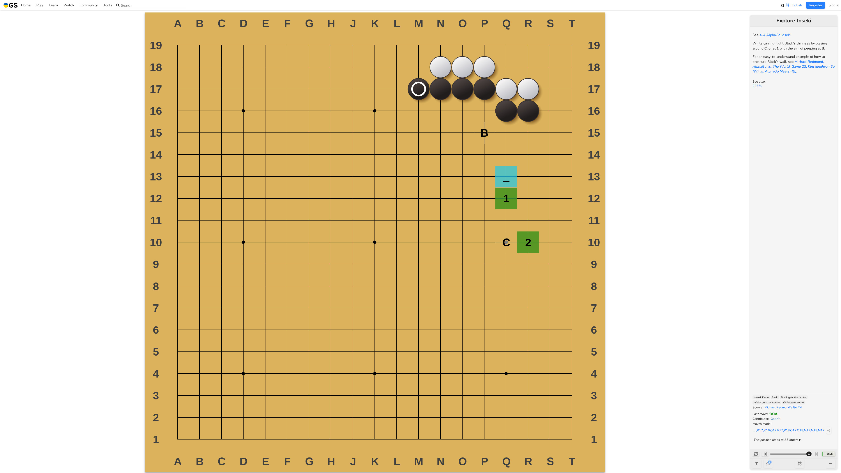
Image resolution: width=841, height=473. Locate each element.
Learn (53, 5)
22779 (757, 86)
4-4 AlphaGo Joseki (775, 35)
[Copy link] (828, 430)
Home (26, 5)
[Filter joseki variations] (756, 463)
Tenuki (829, 454)
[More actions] (830, 463)
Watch (69, 5)
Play (39, 5)
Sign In (834, 5)
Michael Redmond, (794, 66)
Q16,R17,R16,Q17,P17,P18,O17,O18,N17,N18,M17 (789, 430)
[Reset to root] (755, 454)
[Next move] (816, 454)
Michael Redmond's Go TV (783, 407)
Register (815, 5)
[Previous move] (764, 454)
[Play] (799, 463)
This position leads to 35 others (776, 440)
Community (89, 5)
